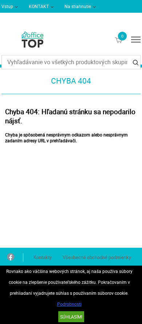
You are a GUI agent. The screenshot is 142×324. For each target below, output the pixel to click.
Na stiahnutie (77, 6)
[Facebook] (10, 257)
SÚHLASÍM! (71, 317)
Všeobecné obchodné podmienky (97, 257)
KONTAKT (39, 6)
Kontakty (42, 257)
